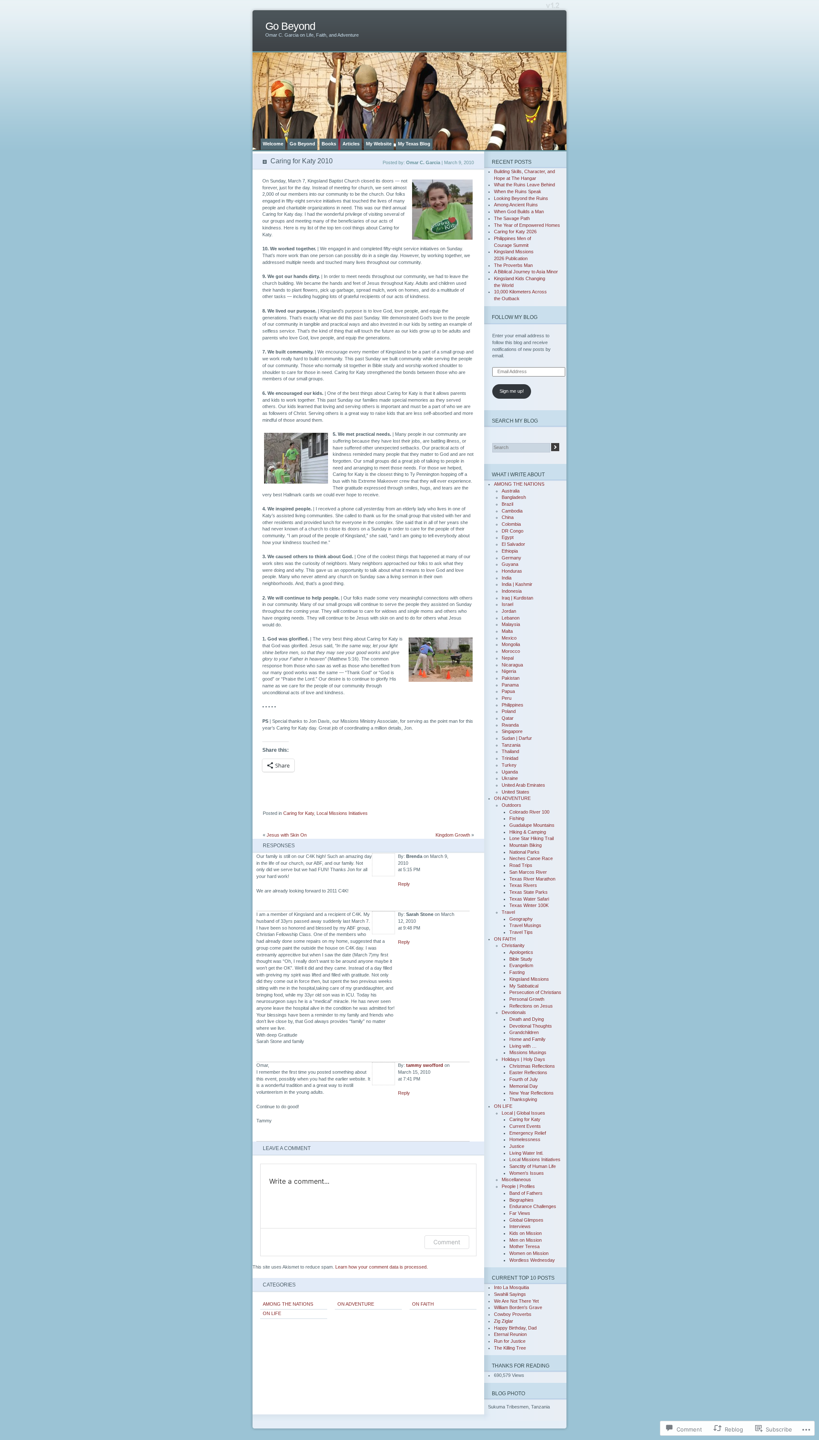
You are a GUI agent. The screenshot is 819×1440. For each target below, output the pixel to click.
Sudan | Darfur (517, 738)
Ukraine (510, 778)
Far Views (519, 1213)
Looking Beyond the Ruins (521, 198)
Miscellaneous (516, 1179)
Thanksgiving (523, 1099)
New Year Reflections (531, 1092)
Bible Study (520, 959)
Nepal (508, 658)
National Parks (524, 852)
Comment (446, 1242)
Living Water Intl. (526, 1153)
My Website (379, 143)
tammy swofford (424, 1065)
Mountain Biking (525, 845)
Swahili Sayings (510, 1294)
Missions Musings (527, 1052)
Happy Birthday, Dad (515, 1327)
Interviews (520, 1226)
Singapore (512, 731)
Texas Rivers (523, 885)
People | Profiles (518, 1186)
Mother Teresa (524, 1246)
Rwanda (510, 724)
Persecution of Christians (535, 992)
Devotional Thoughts (530, 1026)
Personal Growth (526, 999)
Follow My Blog (514, 317)
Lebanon (511, 617)
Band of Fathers (526, 1193)
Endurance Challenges (532, 1206)
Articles (351, 143)
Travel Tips (521, 932)
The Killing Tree (510, 1347)
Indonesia (512, 591)
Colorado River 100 (529, 811)
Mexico (509, 637)
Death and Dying (526, 1019)
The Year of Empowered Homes (527, 225)
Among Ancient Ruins (516, 204)
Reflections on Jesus (531, 1005)
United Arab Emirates (523, 785)
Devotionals (514, 1012)
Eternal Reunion (510, 1334)
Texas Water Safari (529, 898)
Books (329, 143)
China (508, 517)
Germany (511, 557)
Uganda (510, 771)
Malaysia (511, 624)
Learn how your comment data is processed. (381, 1266)
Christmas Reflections (532, 1066)
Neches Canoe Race (531, 858)
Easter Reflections (528, 1072)
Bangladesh (514, 497)
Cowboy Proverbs (512, 1314)
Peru (506, 698)
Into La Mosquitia (511, 1287)
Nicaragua (512, 664)
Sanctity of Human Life (532, 1166)
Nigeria (509, 671)
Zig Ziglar (503, 1321)
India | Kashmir (517, 584)
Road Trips (520, 865)
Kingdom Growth (453, 834)
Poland (509, 711)
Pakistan (511, 678)
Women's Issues (526, 1173)
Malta (507, 631)
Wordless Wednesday (532, 1260)
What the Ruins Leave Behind (524, 184)
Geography (521, 918)
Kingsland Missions (529, 979)
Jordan (509, 611)
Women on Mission (529, 1253)
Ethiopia (510, 550)
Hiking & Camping (527, 831)
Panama (510, 684)
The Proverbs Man (513, 265)
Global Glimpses (526, 1220)
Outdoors (511, 805)
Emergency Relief (527, 1133)
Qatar (508, 718)
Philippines (512, 704)
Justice (516, 1146)
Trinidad (510, 758)
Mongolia (511, 644)
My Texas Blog (414, 143)
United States (515, 791)
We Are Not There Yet (516, 1301)
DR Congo (512, 530)
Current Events (525, 1126)
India (506, 577)
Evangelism (521, 965)
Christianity (513, 945)
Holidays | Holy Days (523, 1059)
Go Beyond (290, 26)
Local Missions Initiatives (342, 813)
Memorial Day (523, 1086)
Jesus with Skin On (287, 834)
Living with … (523, 1046)
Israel (507, 604)
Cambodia (512, 510)
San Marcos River (528, 872)
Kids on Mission (525, 1233)
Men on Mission (525, 1240)
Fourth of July (523, 1079)
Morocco (511, 651)
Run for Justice (510, 1341)
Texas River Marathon (532, 878)
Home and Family (527, 1039)
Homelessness (524, 1139)
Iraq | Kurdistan (517, 597)
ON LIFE (272, 1313)
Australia (511, 490)
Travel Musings (525, 925)
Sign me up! (512, 391)
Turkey (509, 765)
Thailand (510, 751)
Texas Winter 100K (529, 905)
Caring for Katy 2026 (515, 231)
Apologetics (521, 952)
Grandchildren (524, 1032)
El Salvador (513, 544)
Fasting (517, 972)
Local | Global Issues (523, 1112)
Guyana (510, 564)
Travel (508, 912)
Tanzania (511, 745)
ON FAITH (423, 1304)
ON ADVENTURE (355, 1304)
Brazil (507, 504)
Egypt (508, 537)
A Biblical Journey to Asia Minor (526, 271)
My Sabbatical (523, 985)
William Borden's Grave (518, 1307)
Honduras (512, 571)
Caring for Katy (298, 813)
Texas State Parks (528, 892)
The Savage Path (512, 218)
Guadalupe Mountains (532, 825)
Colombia (511, 524)
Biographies (521, 1199)
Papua (508, 691)
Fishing (516, 818)
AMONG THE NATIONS (288, 1304)
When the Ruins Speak (517, 191)
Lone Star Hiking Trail (531, 838)
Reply (404, 884)
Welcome (273, 143)
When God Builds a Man (519, 211)
